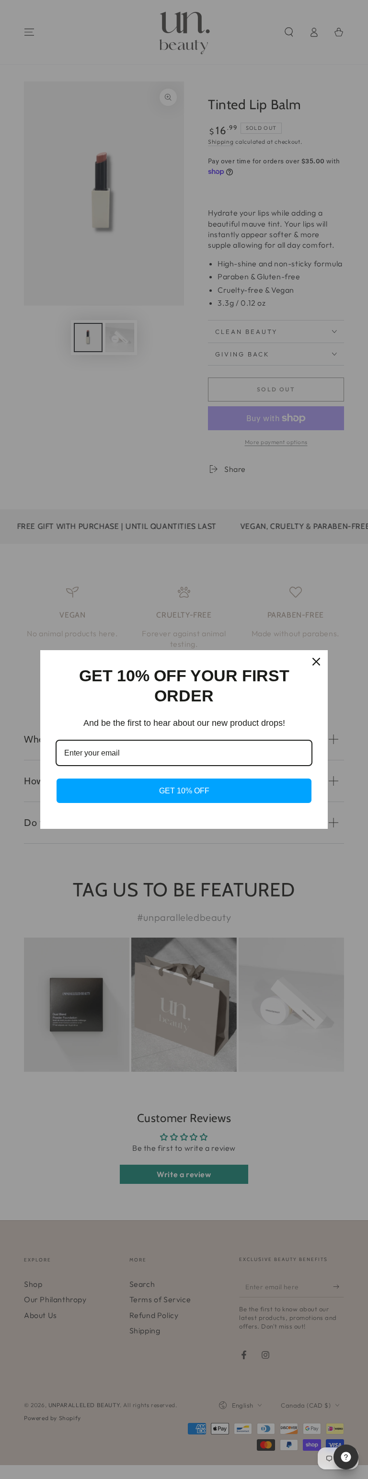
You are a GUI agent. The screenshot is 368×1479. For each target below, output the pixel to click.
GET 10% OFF (184, 791)
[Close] (316, 661)
